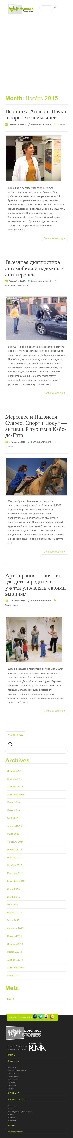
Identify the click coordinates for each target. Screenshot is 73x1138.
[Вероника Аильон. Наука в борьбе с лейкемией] (36, 158)
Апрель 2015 (14, 912)
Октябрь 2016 (15, 786)
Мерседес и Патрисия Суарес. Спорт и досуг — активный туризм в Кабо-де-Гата (36, 425)
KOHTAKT (13, 1093)
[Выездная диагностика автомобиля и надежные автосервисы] (36, 318)
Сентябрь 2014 (16, 967)
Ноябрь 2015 (14, 865)
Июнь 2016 (13, 810)
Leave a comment (41, 124)
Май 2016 (12, 818)
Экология (12, 1085)
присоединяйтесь (15, 1131)
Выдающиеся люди (16, 1099)
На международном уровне (20, 1112)
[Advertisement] (36, 52)
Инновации (13, 1079)
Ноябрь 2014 (14, 951)
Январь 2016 (14, 849)
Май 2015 (12, 904)
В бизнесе (12, 1109)
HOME (11, 1125)
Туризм (11, 1088)
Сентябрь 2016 (16, 794)
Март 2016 (13, 833)
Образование (11, 604)
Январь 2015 (14, 936)
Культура (12, 1067)
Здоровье (12, 1082)
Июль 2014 (13, 975)
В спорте (12, 1118)
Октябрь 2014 (15, 959)
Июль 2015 (13, 888)
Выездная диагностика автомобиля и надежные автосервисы (34, 268)
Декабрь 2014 (15, 943)
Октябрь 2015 (15, 873)
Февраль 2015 (15, 928)
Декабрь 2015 (15, 857)
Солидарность (14, 1076)
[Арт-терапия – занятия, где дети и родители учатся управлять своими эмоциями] (36, 639)
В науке (61, 124)
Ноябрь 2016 (14, 778)
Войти (10, 998)
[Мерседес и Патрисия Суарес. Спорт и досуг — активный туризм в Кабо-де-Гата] (36, 476)
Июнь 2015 (13, 896)
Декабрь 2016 (15, 771)
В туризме (12, 1121)
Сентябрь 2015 (16, 881)
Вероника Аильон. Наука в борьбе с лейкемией (35, 114)
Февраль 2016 (15, 841)
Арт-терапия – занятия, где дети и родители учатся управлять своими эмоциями (35, 584)
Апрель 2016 (14, 825)
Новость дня (13, 1061)
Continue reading (54, 238)
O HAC (11, 1055)
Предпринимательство (16, 285)
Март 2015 (13, 920)
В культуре (12, 1106)
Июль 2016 (13, 802)
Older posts (16, 734)
